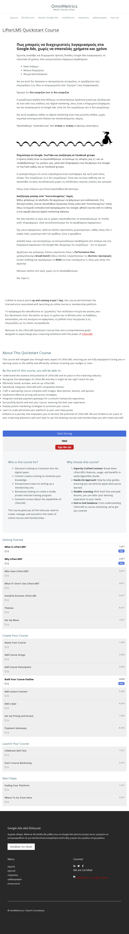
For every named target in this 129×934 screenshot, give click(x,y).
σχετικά (114, 17)
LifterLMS (87, 334)
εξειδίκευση (27, 17)
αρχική (14, 17)
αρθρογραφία (100, 17)
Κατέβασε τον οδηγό (21, 846)
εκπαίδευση (68, 17)
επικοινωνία (14, 883)
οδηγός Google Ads (48, 17)
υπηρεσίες (83, 17)
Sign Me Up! (64, 447)
